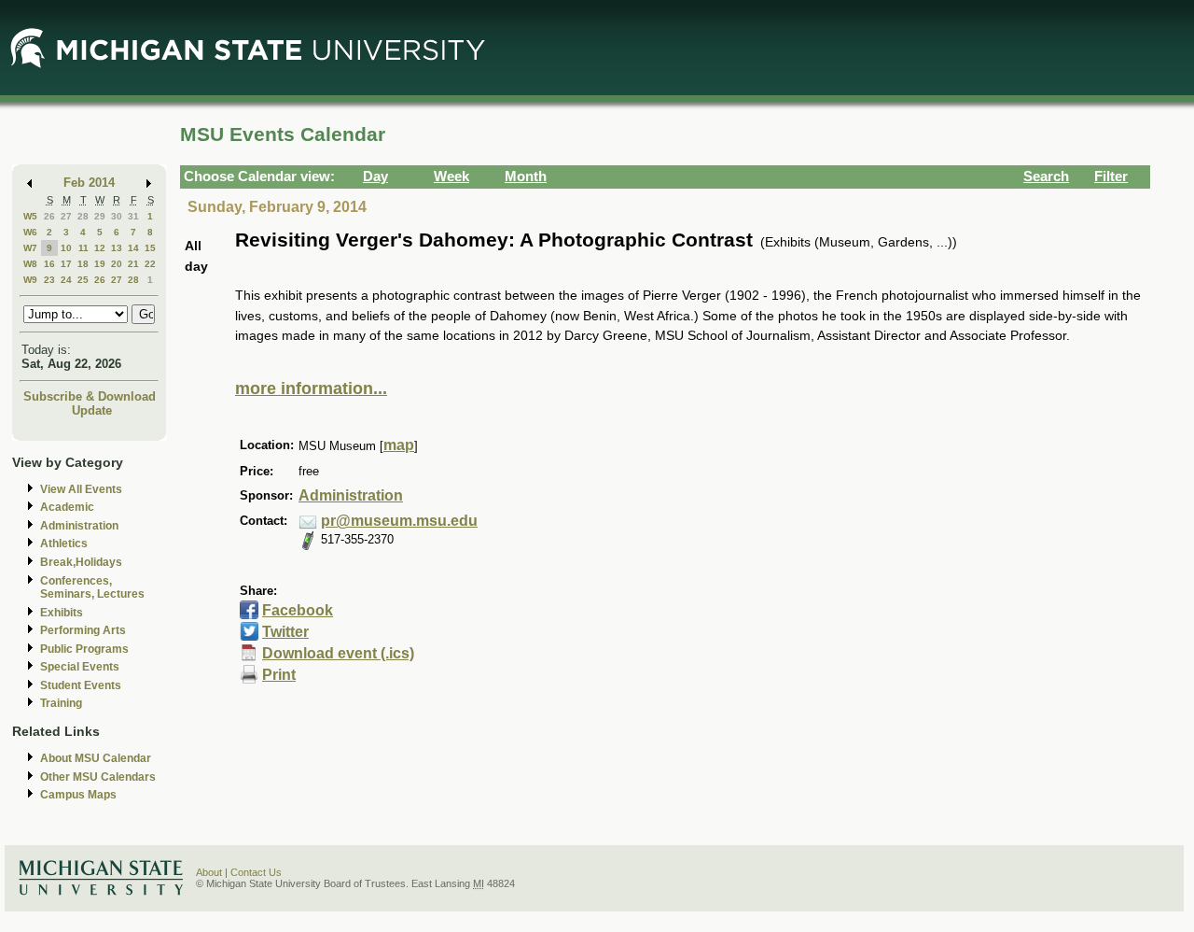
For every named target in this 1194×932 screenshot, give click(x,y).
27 (66, 216)
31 (133, 216)
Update (92, 410)
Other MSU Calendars (98, 777)
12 (99, 248)
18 (83, 264)
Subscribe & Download (89, 396)
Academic (67, 507)
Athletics (64, 543)
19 (99, 264)
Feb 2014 (89, 183)
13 (116, 248)
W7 (30, 248)
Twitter (285, 632)
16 (49, 264)
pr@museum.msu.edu (399, 521)
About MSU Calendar (95, 758)
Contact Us (256, 872)
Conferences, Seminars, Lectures (92, 587)
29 (99, 216)
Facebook (297, 610)
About (209, 872)
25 (83, 280)
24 (66, 280)
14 (133, 248)
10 (66, 248)
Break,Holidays (81, 562)
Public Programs (84, 649)
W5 (30, 216)
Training (61, 703)
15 (150, 248)
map (398, 445)
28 (83, 216)
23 (49, 280)
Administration (79, 525)
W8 (30, 264)
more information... (311, 388)
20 (116, 264)
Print (279, 675)
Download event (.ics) (338, 653)
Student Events (80, 685)
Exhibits (61, 612)
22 (150, 264)
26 (49, 216)
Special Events (79, 666)
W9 (30, 280)
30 (116, 216)
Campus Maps (78, 794)
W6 (30, 232)
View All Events (81, 489)
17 (66, 264)
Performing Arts (83, 630)
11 (83, 248)
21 (133, 264)
